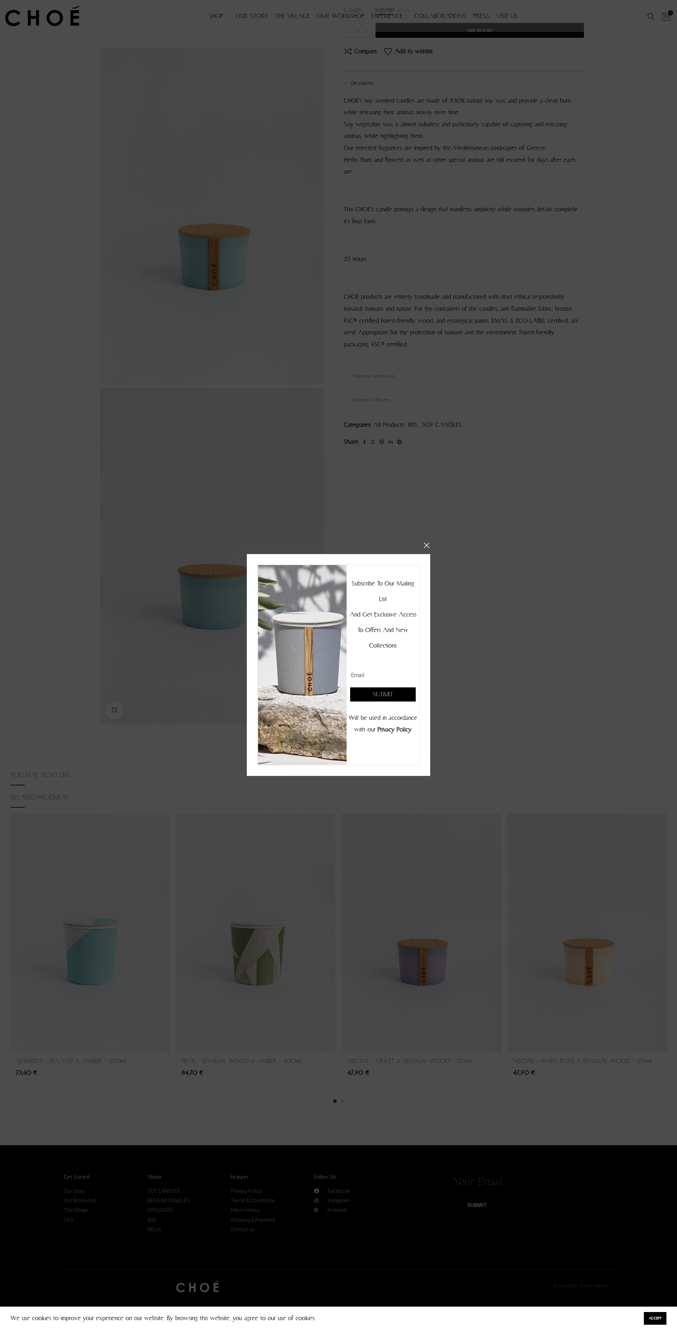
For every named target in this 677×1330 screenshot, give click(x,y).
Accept (655, 1318)
